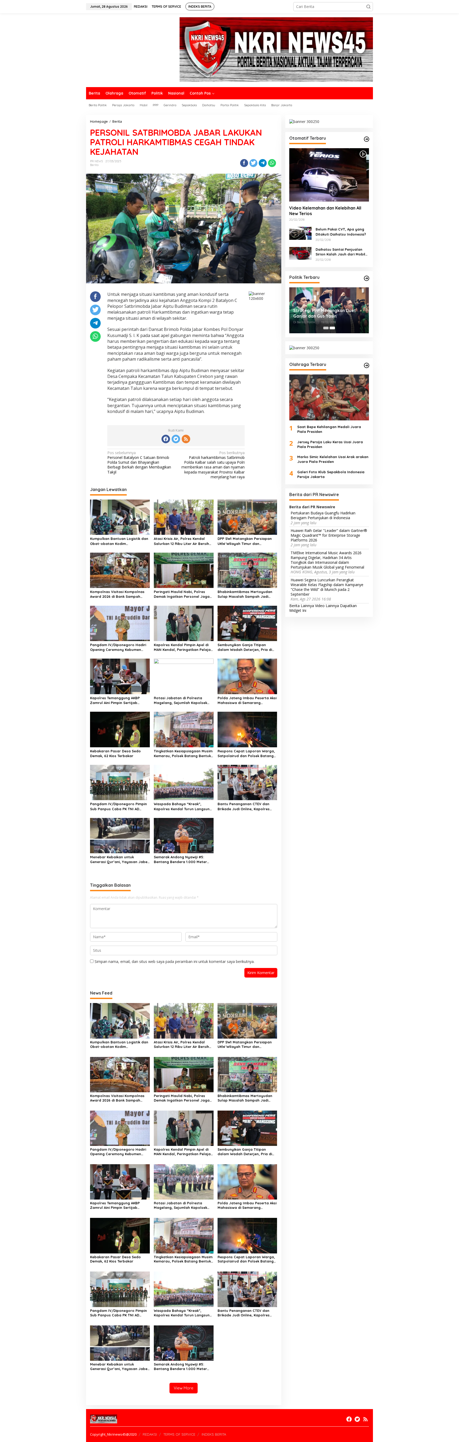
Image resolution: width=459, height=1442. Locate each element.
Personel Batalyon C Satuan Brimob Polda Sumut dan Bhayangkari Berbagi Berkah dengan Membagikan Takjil (139, 462)
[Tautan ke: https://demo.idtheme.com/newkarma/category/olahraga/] (366, 365)
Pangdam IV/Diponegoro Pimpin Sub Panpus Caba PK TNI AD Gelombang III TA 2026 (118, 806)
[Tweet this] (253, 163)
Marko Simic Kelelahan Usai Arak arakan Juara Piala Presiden (332, 459)
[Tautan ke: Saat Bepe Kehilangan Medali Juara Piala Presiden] (329, 397)
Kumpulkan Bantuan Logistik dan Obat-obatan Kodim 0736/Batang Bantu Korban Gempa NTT (119, 541)
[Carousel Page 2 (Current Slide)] (332, 328)
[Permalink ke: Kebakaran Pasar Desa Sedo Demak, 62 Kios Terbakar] (120, 729)
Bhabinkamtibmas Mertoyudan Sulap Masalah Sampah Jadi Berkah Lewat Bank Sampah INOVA (245, 594)
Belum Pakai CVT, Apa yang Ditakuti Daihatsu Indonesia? (341, 231)
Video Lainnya (327, 605)
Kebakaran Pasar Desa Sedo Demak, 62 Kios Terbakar (115, 753)
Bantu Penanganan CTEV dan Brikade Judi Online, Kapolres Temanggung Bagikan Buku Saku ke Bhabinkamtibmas (246, 806)
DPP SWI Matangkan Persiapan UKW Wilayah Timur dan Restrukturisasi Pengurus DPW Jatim (245, 541)
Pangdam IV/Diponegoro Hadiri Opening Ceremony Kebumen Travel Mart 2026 (118, 647)
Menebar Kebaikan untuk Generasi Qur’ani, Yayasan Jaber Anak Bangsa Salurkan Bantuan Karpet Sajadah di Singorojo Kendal (119, 859)
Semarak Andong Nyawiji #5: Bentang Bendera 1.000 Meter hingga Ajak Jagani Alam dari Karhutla (180, 859)
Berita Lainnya (301, 605)
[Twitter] (176, 439)
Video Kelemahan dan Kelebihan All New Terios (325, 211)
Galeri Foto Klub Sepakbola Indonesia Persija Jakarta (330, 474)
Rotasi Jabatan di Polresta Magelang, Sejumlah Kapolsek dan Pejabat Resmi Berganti (180, 700)
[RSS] (186, 439)
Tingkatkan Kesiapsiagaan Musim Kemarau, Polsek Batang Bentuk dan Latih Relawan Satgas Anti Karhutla (183, 753)
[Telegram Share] (263, 163)
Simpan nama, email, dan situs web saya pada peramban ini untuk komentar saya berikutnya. (174, 961)
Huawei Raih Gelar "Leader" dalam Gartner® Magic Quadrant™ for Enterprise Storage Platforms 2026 (329, 535)
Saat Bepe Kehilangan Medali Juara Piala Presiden (329, 429)
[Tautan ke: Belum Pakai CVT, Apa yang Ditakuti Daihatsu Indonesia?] (300, 232)
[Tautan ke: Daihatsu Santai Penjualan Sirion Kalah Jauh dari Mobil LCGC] (300, 252)
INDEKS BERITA (214, 1434)
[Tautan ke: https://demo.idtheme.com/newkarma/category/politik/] (366, 278)
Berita (94, 165)
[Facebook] (166, 439)
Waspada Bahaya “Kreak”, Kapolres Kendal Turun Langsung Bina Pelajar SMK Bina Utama (183, 806)
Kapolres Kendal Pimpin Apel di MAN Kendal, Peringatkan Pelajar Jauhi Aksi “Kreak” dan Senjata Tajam (183, 647)
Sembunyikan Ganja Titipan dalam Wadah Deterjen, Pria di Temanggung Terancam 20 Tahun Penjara (247, 647)
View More (183, 1387)
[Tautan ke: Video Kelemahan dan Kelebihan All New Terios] (329, 174)
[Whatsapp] (272, 163)
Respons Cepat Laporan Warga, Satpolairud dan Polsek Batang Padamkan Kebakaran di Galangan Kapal (246, 753)
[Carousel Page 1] (326, 328)
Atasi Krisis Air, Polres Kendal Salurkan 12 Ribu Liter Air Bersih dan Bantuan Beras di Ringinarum (181, 541)
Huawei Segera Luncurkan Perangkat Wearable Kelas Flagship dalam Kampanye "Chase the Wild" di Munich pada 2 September (327, 587)
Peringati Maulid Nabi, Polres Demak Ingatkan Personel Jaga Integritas (182, 594)
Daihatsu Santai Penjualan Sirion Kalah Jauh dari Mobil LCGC (340, 252)
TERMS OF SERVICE (179, 1434)
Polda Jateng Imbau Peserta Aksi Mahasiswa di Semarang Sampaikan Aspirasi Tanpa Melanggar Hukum (247, 700)
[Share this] (244, 163)
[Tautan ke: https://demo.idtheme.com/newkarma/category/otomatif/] (366, 139)
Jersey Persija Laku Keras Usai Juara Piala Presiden (330, 444)
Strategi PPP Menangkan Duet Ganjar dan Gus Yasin (324, 313)
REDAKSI (150, 1434)
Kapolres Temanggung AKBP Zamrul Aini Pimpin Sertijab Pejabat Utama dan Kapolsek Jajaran (116, 700)
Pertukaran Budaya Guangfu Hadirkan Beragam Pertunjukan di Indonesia (323, 515)
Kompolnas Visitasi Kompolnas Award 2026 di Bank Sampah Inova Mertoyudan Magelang (117, 594)
